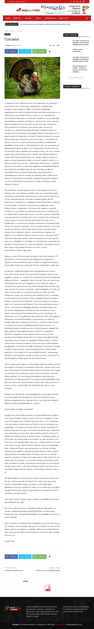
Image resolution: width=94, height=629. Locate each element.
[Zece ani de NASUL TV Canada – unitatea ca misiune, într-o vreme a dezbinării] (67, 68)
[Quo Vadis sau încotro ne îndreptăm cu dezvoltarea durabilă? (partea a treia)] (67, 59)
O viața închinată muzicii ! (14, 570)
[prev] (83, 24)
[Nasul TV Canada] (29, 10)
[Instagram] (74, 1)
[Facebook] (70, 1)
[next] (87, 24)
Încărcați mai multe (75, 78)
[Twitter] (80, 1)
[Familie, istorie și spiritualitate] (67, 51)
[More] (49, 51)
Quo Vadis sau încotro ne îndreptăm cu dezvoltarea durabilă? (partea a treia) (81, 59)
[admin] (14, 581)
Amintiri (12, 31)
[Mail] (77, 1)
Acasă (6, 31)
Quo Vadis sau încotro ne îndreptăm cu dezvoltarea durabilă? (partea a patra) (45, 24)
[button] (86, 18)
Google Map (60, 624)
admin (8, 45)
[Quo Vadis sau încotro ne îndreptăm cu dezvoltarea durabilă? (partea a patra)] (67, 42)
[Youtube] (83, 1)
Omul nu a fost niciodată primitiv (48, 570)
